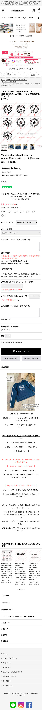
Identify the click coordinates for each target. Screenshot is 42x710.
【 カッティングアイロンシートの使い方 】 (21, 447)
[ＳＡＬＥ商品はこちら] (21, 75)
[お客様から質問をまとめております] (39, 75)
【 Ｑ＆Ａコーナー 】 (21, 451)
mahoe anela (25, 414)
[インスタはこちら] (21, 705)
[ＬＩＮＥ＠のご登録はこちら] (13, 705)
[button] (3, 10)
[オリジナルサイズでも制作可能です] (9, 75)
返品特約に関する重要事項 (12, 343)
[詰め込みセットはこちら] (21, 28)
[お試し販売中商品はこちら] (27, 75)
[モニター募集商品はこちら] (21, 58)
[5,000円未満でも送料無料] (33, 75)
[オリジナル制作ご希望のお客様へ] (3, 75)
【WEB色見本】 (7, 269)
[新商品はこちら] (15, 75)
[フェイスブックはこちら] (29, 705)
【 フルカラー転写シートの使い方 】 (21, 443)
